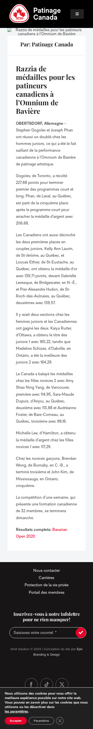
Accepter (16, 721)
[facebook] (31, 684)
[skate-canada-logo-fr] (35, 5)
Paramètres (41, 721)
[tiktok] (46, 684)
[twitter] (62, 684)
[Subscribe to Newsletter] (81, 632)
